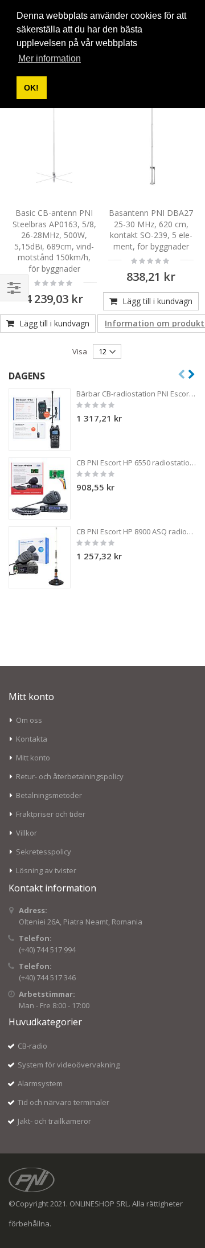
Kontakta (31, 739)
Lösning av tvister (46, 870)
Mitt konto (33, 757)
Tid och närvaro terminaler (63, 1102)
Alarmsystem (40, 1083)
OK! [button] (31, 87)
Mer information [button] (49, 58)
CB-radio (32, 1046)
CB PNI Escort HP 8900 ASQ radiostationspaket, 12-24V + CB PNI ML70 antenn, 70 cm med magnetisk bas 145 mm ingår (136, 531)
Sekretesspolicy (43, 851)
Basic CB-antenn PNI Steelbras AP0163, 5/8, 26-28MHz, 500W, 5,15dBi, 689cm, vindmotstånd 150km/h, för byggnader (54, 240)
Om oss (29, 720)
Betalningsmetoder (49, 795)
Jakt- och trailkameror (54, 1121)
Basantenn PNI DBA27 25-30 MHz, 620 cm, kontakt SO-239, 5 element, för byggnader (151, 229)
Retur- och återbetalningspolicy (70, 776)
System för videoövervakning (69, 1064)
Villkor (26, 833)
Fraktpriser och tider (50, 814)
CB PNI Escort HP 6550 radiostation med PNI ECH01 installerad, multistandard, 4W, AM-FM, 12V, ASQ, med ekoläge (136, 462)
